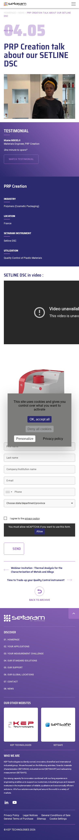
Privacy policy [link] (53, 438)
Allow (39, 531)
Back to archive (39, 599)
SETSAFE (58, 745)
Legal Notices (30, 815)
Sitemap (41, 818)
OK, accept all (40, 419)
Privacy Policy (11, 815)
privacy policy (32, 518)
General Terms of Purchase (18, 818)
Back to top (73, 613)
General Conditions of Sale (55, 815)
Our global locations (19, 674)
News (21, 13)
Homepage (10, 13)
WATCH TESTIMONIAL (21, 159)
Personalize (24, 438)
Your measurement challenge (24, 653)
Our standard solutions (20, 660)
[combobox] (8, 492)
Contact (11, 681)
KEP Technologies (20, 745)
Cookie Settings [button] (58, 818)
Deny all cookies (39, 429)
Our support (13, 667)
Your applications (16, 646)
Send (17, 549)
